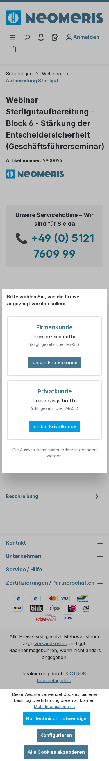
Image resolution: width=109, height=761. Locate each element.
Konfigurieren (56, 735)
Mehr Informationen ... (54, 706)
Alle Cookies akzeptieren (56, 752)
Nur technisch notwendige (56, 718)
